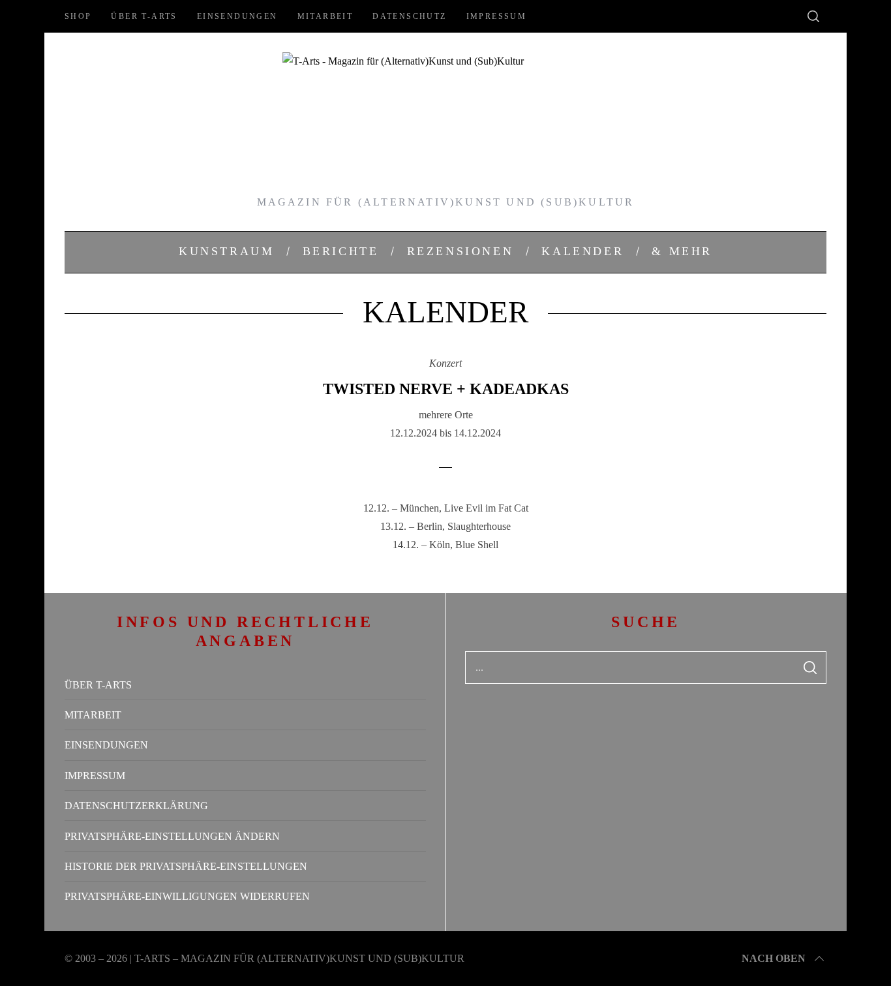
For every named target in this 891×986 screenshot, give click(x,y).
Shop (78, 16)
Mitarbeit (325, 16)
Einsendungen (237, 16)
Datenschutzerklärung (136, 805)
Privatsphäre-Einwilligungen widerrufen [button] (187, 896)
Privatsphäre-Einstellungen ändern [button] (172, 836)
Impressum (496, 16)
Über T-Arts (144, 16)
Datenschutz (409, 16)
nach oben (774, 958)
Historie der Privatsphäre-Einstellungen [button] (186, 866)
